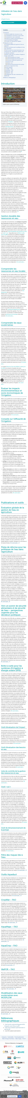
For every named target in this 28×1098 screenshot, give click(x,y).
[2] (21, 151)
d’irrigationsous (16, 309)
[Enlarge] (24, 104)
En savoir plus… (21, 261)
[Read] (2, 380)
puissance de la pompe (11, 314)
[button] (12, 1096)
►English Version (5, 19)
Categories (4, 1037)
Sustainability (10, 1037)
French (24, 1038)
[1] (10, 116)
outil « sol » (6, 233)
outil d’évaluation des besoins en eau (17, 231)
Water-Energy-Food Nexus (8, 1038)
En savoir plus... (5, 601)
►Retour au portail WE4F (8, 22)
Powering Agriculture (19, 1037)
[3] (17, 211)
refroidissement (9, 126)
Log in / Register (18, 2)
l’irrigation (10, 121)
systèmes (10, 309)
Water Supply (18, 1038)
